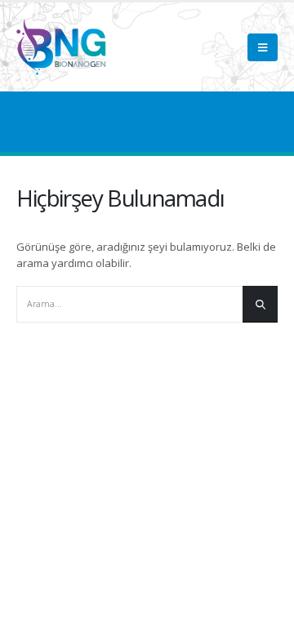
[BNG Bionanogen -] (61, 47)
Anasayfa (41, 121)
